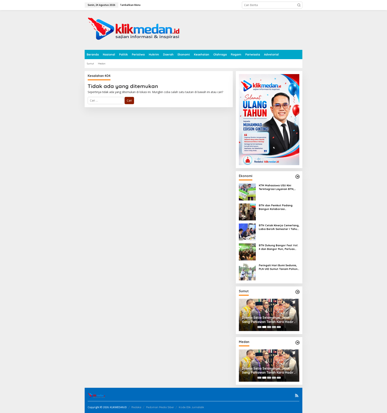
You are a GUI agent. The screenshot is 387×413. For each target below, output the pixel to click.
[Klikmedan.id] (135, 29)
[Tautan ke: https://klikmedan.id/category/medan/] (297, 342)
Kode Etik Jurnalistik (191, 407)
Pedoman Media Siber (160, 407)
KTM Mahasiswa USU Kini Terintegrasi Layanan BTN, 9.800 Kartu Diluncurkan (276, 187)
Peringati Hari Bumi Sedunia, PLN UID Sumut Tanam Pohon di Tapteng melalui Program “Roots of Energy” (278, 267)
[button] (298, 5)
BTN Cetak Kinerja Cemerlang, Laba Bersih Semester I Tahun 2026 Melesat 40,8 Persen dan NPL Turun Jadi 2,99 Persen (279, 227)
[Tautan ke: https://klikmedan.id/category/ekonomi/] (297, 176)
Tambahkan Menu (130, 5)
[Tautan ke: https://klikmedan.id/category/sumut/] (297, 291)
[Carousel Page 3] (269, 327)
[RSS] (296, 395)
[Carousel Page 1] (259, 327)
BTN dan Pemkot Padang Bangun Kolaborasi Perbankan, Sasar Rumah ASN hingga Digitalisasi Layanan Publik (279, 207)
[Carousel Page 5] (279, 327)
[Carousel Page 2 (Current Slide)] (264, 327)
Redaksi (136, 407)
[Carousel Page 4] (274, 327)
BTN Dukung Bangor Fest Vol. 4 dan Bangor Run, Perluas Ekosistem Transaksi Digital (278, 247)
